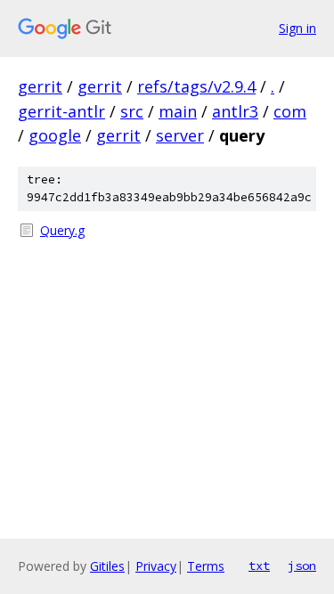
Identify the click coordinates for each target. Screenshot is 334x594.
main (178, 111)
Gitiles (107, 565)
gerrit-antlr (61, 111)
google (55, 135)
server (180, 135)
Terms (205, 565)
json (302, 565)
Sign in (297, 28)
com (289, 111)
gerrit (40, 86)
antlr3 (235, 111)
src (131, 111)
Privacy (155, 565)
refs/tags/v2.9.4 (196, 86)
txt (259, 565)
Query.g (62, 230)
